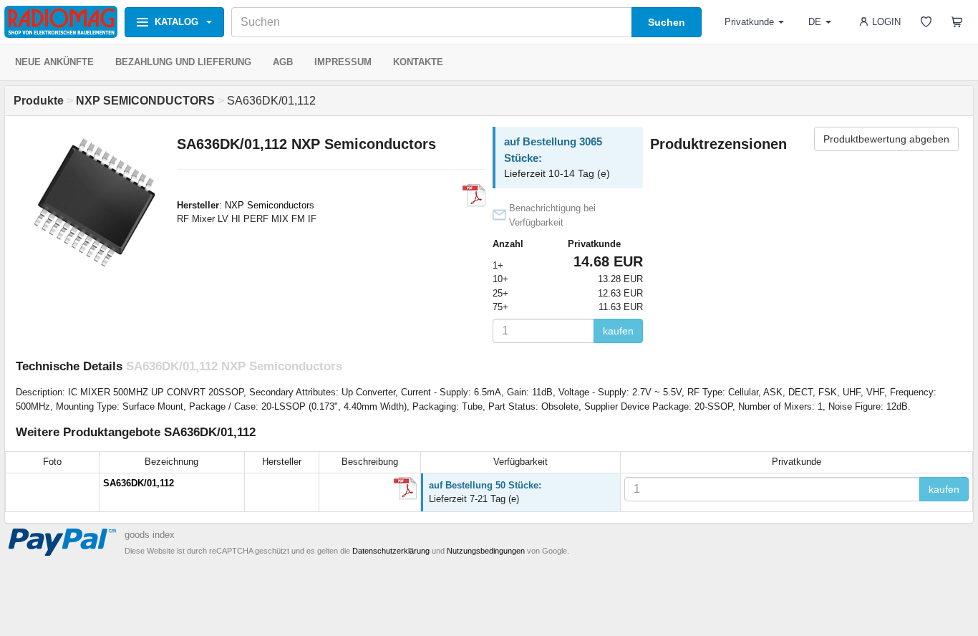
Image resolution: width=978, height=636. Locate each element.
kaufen (618, 331)
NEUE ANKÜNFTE (54, 62)
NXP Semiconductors (269, 205)
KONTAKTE (418, 62)
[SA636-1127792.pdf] (474, 195)
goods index (150, 534)
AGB (283, 62)
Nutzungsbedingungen (486, 550)
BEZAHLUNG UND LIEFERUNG (183, 62)
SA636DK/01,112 (138, 483)
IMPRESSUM (343, 62)
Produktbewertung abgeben (886, 139)
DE (814, 21)
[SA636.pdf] (405, 488)
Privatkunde (749, 21)
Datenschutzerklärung (391, 550)
